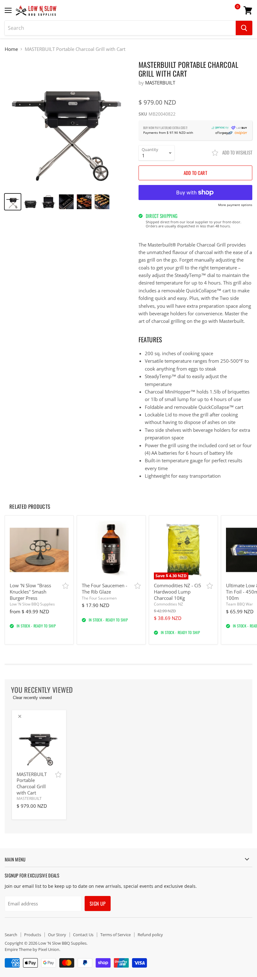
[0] (233, 12)
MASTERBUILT (160, 82)
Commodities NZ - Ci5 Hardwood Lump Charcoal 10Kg (177, 591)
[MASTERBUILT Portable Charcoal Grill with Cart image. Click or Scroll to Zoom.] (68, 124)
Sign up (98, 903)
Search (11, 934)
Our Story (57, 934)
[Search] (244, 28)
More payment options (235, 205)
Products (32, 934)
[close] (20, 716)
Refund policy (150, 934)
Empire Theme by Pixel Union (32, 949)
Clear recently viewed (32, 697)
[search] (120, 28)
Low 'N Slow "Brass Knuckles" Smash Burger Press (30, 591)
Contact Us (83, 934)
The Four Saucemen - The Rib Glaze (104, 588)
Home (11, 49)
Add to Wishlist (236, 152)
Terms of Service (115, 934)
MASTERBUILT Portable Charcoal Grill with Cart (32, 783)
